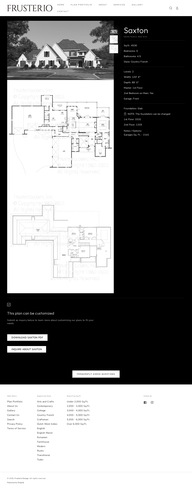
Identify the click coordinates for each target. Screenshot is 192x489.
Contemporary (45, 406)
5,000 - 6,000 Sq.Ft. (78, 419)
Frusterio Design (22, 478)
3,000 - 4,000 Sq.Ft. (78, 410)
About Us (12, 406)
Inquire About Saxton (26, 349)
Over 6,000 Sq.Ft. (77, 423)
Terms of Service (16, 428)
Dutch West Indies (47, 423)
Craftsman (42, 419)
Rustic (40, 450)
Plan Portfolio (14, 401)
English (41, 428)
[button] (171, 8)
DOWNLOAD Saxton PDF (27, 337)
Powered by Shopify (15, 482)
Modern (41, 446)
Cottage (41, 410)
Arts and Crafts (45, 401)
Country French (45, 415)
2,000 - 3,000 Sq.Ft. (78, 406)
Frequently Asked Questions (96, 374)
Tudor (40, 459)
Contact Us (13, 415)
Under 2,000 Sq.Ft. (77, 401)
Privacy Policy (14, 423)
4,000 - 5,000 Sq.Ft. (78, 415)
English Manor (45, 432)
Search (11, 419)
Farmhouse (43, 441)
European (42, 437)
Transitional (43, 455)
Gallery (11, 410)
